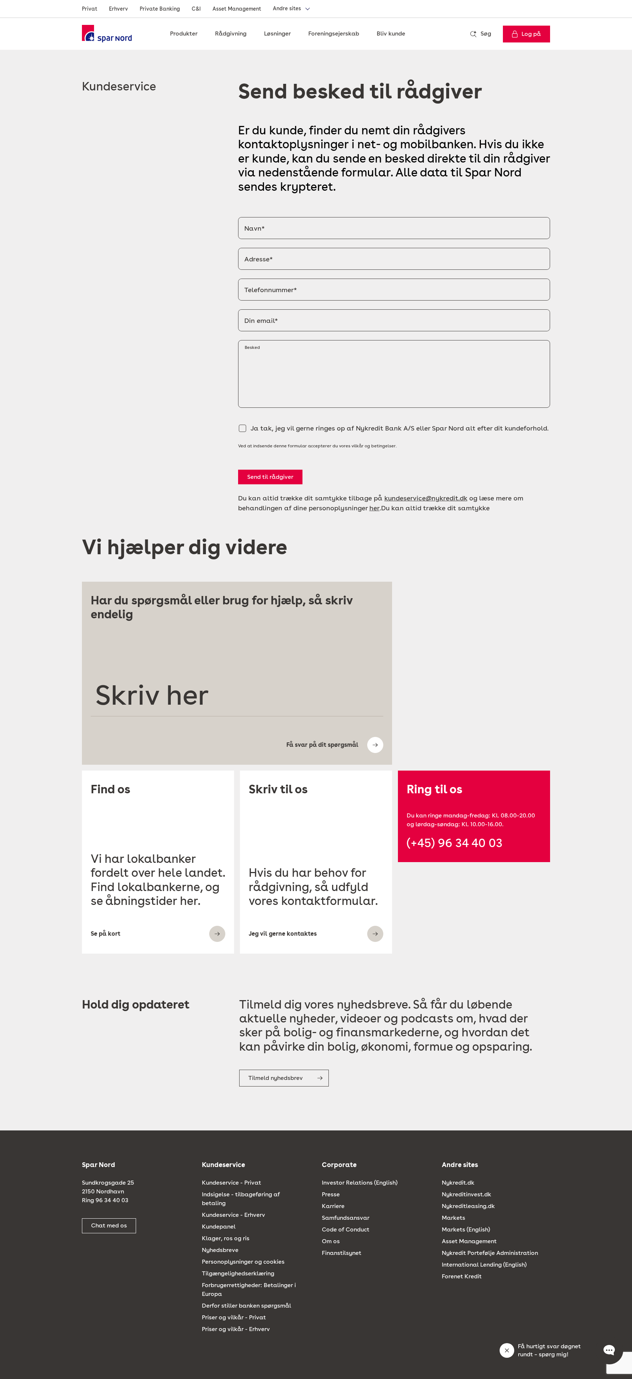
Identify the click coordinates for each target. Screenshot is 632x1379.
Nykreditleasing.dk (468, 1206)
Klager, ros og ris (225, 1238)
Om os (331, 1241)
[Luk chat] (507, 1350)
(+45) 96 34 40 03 (455, 843)
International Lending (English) (484, 1264)
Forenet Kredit (462, 1276)
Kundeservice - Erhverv (233, 1214)
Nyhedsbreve (220, 1249)
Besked (252, 347)
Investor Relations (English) (360, 1182)
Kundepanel (219, 1226)
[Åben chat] (609, 1350)
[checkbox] (242, 428)
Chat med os (109, 1225)
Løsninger (277, 33)
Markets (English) (466, 1229)
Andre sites (287, 8)
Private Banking (160, 9)
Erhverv (118, 9)
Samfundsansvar (345, 1217)
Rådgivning (231, 33)
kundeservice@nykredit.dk (425, 498)
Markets (453, 1217)
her (374, 508)
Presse (331, 1194)
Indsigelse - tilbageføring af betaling (241, 1199)
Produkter (184, 33)
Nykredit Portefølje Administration (490, 1252)
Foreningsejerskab (333, 33)
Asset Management (236, 9)
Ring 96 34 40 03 (105, 1200)
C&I (196, 9)
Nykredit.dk (458, 1182)
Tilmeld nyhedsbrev (275, 1077)
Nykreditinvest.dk (466, 1194)
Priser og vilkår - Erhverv (236, 1329)
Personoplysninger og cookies (243, 1261)
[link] (109, 34)
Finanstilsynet (341, 1252)
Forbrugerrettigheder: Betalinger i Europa (249, 1289)
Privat (89, 9)
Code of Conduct (345, 1229)
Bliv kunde (391, 33)
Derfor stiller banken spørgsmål (246, 1305)
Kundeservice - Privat (231, 1182)
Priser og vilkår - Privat (234, 1317)
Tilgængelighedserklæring (238, 1273)
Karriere (333, 1206)
